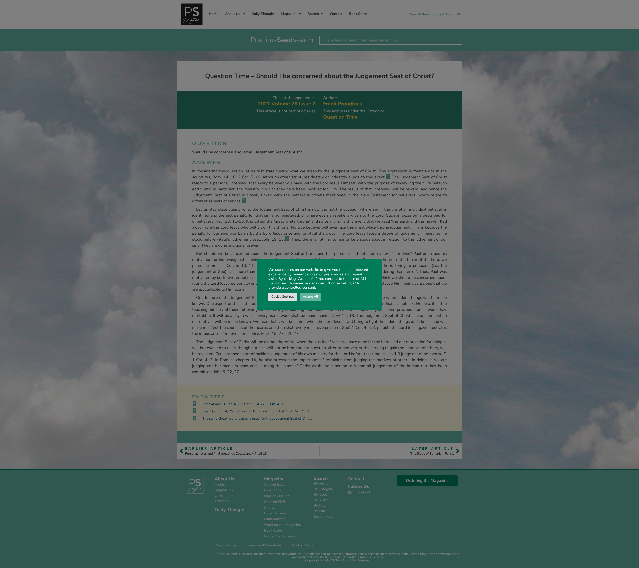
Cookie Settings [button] (282, 296)
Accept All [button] (310, 296)
